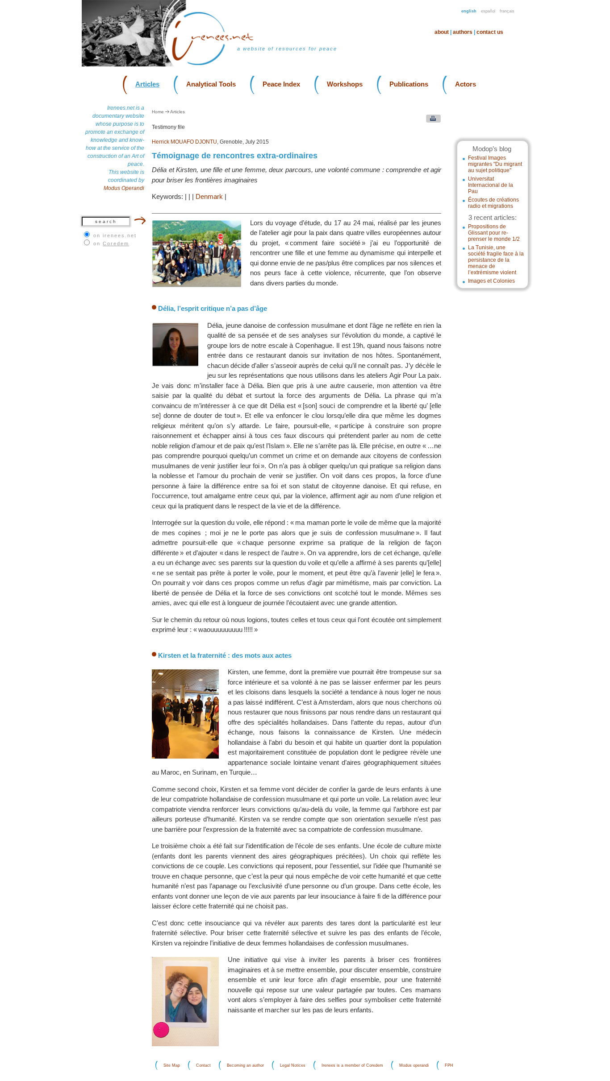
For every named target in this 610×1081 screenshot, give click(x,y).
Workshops (345, 84)
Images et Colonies (491, 281)
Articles (147, 84)
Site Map (171, 1065)
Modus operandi (414, 1065)
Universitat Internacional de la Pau (490, 185)
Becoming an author (245, 1065)
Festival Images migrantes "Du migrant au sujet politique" (495, 164)
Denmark (209, 196)
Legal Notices (292, 1065)
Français (507, 11)
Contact (203, 1065)
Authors (462, 32)
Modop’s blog (491, 149)
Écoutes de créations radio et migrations (493, 203)
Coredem (116, 243)
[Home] (218, 64)
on (111, 243)
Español (488, 11)
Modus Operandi (124, 188)
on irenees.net (115, 235)
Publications (408, 84)
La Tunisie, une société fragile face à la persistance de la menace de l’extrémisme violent (496, 260)
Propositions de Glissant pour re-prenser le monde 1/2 (494, 232)
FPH (449, 1065)
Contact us (489, 32)
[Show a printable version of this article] (431, 120)
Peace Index (281, 84)
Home (158, 111)
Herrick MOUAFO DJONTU (184, 142)
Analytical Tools (211, 84)
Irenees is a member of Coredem (352, 1065)
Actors (465, 84)
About (442, 32)
